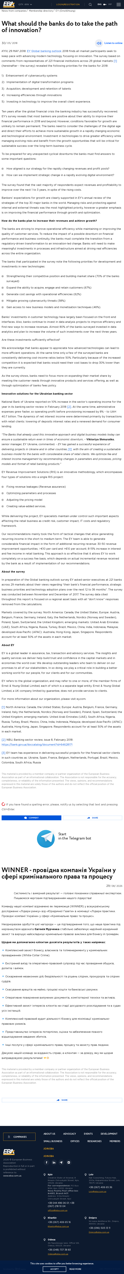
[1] (115, 61)
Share (95, 818)
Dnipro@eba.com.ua (99, 1232)
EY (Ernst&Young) (65, 11)
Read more (75, 1269)
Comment (34, 818)
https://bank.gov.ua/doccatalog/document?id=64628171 (37, 745)
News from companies (14, 11)
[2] (69, 407)
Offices (74, 1141)
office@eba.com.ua (57, 1210)
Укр (110, 4)
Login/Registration (68, 5)
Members (115, 1141)
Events (88, 1134)
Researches (95, 1141)
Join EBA (49, 1149)
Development (109, 1134)
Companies (20, 1137)
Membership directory (41, 11)
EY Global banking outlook (44, 51)
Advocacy (69, 1134)
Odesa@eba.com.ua (58, 1254)
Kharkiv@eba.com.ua (58, 1226)
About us (49, 1134)
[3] (70, 449)
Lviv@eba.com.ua (97, 1191)
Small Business (53, 1141)
